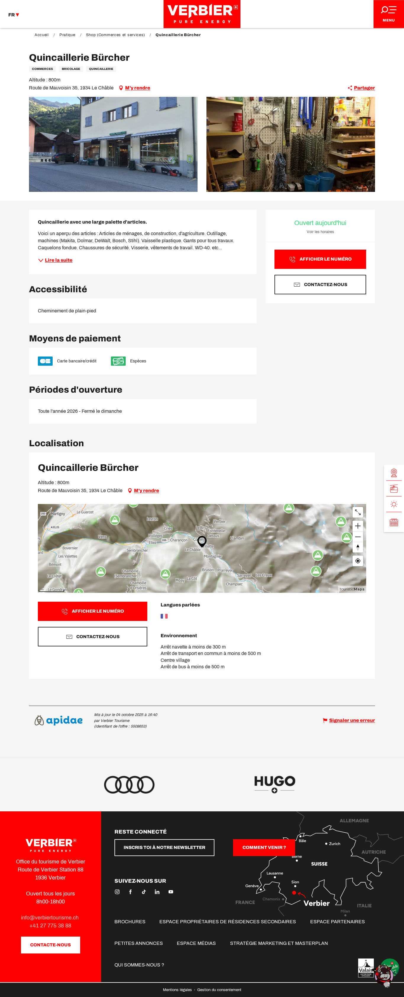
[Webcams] (394, 473)
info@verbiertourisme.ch (50, 918)
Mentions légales (178, 990)
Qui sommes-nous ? (139, 964)
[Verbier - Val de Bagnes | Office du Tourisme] (202, 14)
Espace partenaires (337, 921)
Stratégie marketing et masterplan (279, 943)
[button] (113, 144)
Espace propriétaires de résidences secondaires (227, 921)
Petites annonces (138, 943)
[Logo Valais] (366, 968)
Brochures (130, 921)
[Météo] (394, 504)
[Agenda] (394, 522)
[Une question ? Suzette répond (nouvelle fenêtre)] (383, 975)
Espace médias (196, 943)
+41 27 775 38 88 (50, 926)
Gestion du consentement (219, 990)
